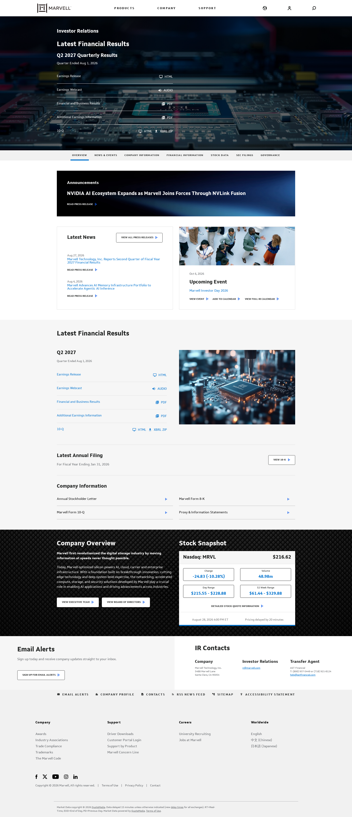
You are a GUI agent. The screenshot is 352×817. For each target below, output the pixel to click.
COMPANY (166, 8)
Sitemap (223, 694)
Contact (155, 785)
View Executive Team (76, 602)
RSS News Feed (189, 694)
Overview (79, 155)
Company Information (141, 155)
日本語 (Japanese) (264, 746)
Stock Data (220, 155)
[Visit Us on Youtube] (55, 776)
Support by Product (122, 746)
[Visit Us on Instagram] (66, 776)
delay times (177, 807)
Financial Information (185, 155)
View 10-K (279, 460)
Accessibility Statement (267, 694)
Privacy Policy (134, 785)
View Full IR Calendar (260, 299)
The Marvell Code (48, 758)
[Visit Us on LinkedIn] (75, 776)
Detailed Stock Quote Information (235, 606)
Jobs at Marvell (190, 740)
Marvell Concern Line (123, 752)
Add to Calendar (224, 299)
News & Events (106, 155)
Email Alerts (73, 694)
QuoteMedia (98, 807)
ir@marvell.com (251, 668)
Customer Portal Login (124, 740)
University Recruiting (195, 734)
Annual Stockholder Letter (77, 499)
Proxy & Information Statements (203, 512)
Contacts (153, 694)
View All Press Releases (137, 237)
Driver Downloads (120, 734)
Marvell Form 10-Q (70, 512)
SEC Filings (244, 155)
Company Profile (115, 694)
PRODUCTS (124, 8)
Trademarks (44, 752)
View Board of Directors (124, 602)
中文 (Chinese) (261, 740)
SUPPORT (207, 8)
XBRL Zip (166, 131)
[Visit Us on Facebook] (36, 776)
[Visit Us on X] (45, 776)
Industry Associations (51, 740)
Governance (270, 155)
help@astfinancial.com (303, 675)
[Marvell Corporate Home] (51, 8)
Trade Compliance (48, 746)
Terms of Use (110, 785)
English (256, 734)
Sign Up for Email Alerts (39, 675)
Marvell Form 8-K (192, 499)
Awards (40, 734)
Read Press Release (80, 204)
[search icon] (314, 8)
